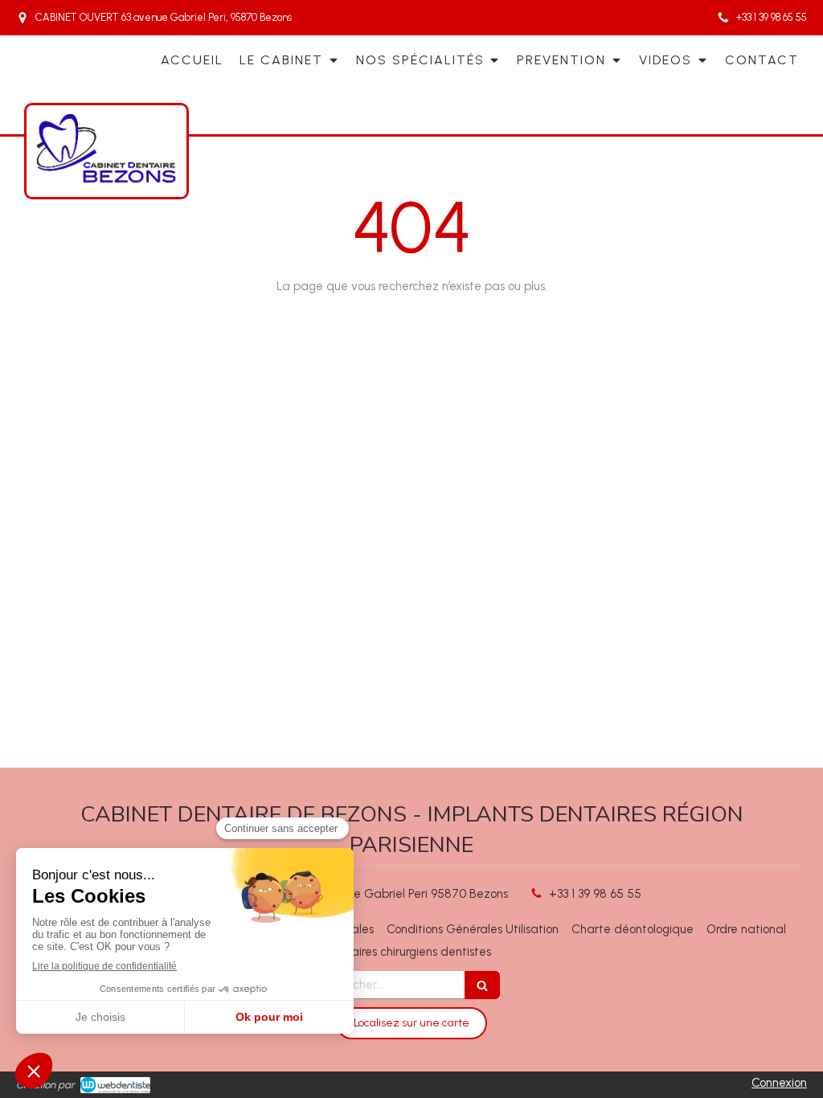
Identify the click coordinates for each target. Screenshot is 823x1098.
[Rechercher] (482, 985)
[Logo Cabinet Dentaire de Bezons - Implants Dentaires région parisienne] (106, 181)
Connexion (779, 1082)
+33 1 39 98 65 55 (595, 894)
